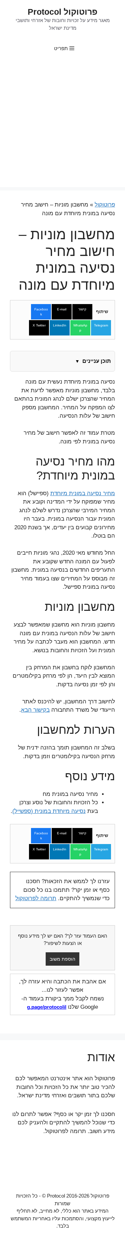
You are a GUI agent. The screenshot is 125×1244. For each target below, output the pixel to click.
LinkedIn (59, 325)
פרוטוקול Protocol (62, 11)
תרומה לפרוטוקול (35, 898)
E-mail (61, 309)
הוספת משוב (62, 959)
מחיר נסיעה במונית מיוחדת (82, 493)
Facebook (41, 311)
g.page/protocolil (46, 1007)
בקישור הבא (35, 710)
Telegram (101, 325)
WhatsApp (80, 327)
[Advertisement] (62, 124)
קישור (82, 309)
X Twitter (39, 325)
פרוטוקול (105, 204)
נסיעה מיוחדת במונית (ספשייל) (49, 811)
